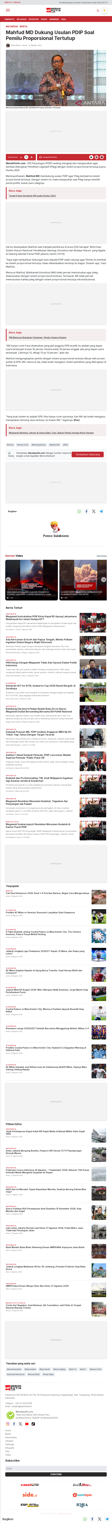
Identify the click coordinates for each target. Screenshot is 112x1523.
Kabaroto (9, 19)
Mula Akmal (16, 45)
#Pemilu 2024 (22, 445)
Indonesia (12, 26)
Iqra (63, 19)
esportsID (34, 19)
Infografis (9, 1448)
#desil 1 (83, 1369)
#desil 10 (72, 1369)
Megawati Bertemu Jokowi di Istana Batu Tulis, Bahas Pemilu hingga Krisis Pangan (51, 433)
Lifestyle (9, 1441)
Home (8, 1430)
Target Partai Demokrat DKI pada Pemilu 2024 (32, 195)
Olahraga (9, 1444)
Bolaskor (21, 19)
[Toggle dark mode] (104, 10)
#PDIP (65, 445)
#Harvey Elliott (34, 1374)
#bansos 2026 (95, 1369)
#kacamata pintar (14, 1369)
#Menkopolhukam (39, 445)
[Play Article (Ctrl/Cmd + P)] (91, 157)
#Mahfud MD (54, 445)
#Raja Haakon (30, 1369)
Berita (24, 26)
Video (8, 1455)
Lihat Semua (102, 556)
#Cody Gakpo (48, 1374)
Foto (7, 1451)
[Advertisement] (56, 131)
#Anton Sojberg (59, 1369)
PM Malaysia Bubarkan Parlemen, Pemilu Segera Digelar (37, 337)
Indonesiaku (11, 1437)
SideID (44, 19)
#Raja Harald (44, 1369)
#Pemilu (10, 445)
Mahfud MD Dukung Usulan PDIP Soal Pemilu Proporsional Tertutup (50, 35)
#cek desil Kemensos (15, 1374)
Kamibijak (54, 19)
